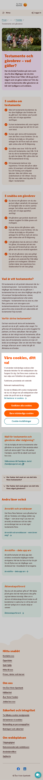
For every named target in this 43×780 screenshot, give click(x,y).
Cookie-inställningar (21, 421)
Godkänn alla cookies (21, 405)
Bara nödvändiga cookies (22, 413)
